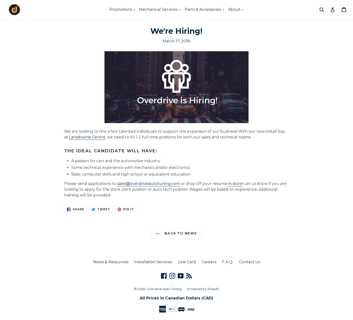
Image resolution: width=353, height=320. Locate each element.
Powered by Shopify (203, 289)
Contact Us (249, 262)
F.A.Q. (227, 262)
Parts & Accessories (203, 9)
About (234, 9)
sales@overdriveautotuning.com (148, 183)
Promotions (121, 9)
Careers (209, 262)
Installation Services (153, 262)
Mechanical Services (158, 9)
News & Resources (110, 262)
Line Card (187, 262)
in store (235, 183)
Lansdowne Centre (87, 137)
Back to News (180, 233)
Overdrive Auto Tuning (164, 289)
